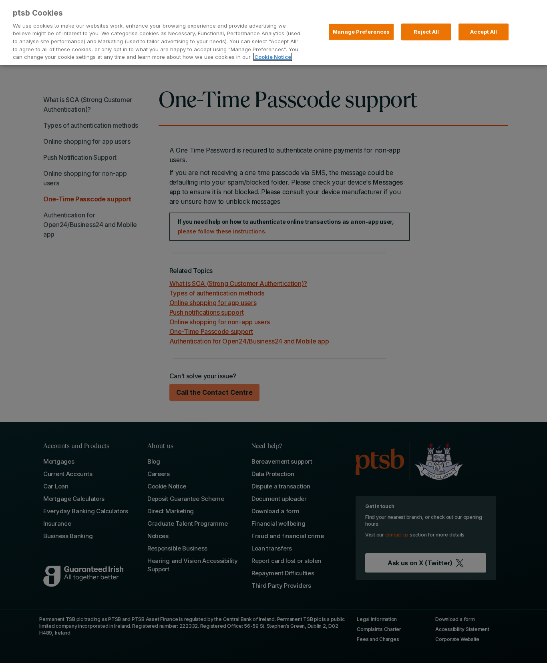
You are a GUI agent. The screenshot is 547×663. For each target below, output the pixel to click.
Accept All (483, 31)
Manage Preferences (361, 31)
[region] (273, 32)
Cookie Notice (272, 57)
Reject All (426, 31)
